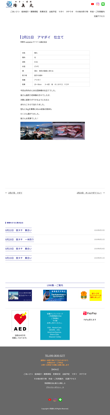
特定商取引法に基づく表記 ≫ (55, 383)
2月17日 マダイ (15, 192)
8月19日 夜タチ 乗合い (18, 248)
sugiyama (29, 42)
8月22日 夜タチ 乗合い (18, 230)
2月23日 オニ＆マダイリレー (89, 192)
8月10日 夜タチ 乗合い (18, 258)
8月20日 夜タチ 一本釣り (19, 239)
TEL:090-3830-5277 (55, 355)
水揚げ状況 (43, 42)
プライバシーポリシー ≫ (55, 387)
